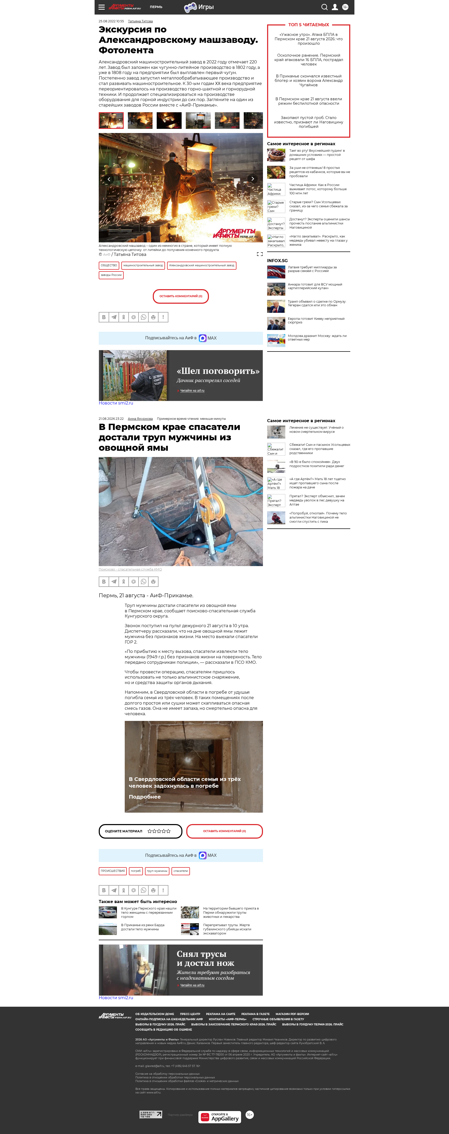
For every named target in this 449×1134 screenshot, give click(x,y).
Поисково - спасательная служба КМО (130, 569)
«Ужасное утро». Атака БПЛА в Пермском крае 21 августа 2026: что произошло (309, 39)
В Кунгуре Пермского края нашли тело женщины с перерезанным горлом (148, 912)
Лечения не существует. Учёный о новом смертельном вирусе (316, 430)
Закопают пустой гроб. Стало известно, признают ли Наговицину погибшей (308, 122)
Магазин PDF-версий (292, 1014)
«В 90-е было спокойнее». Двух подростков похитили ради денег (316, 464)
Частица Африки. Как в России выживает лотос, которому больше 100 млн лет (318, 189)
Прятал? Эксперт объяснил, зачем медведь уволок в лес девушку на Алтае (317, 500)
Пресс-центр (190, 1014)
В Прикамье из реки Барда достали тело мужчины (142, 927)
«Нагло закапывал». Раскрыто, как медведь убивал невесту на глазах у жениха (318, 240)
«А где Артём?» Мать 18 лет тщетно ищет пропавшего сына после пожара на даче (317, 483)
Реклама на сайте (220, 1014)
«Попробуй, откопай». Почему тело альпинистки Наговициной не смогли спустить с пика (318, 517)
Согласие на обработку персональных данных (167, 1074)
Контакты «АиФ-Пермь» (228, 1019)
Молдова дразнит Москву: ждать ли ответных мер (317, 337)
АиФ (106, 254)
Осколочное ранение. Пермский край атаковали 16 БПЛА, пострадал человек (308, 60)
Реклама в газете (255, 1014)
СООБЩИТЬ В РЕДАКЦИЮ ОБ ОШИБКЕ (163, 1029)
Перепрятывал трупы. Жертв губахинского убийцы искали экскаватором (227, 929)
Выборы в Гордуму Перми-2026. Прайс (312, 1024)
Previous (109, 179)
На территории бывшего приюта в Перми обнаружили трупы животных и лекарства (231, 912)
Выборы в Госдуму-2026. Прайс (160, 1024)
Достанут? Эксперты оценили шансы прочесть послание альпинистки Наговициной (319, 223)
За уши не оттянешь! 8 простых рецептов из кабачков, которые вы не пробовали (319, 172)
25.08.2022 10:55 (111, 21)
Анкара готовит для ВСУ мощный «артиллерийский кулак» (315, 286)
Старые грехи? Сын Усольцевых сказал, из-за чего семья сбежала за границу (318, 206)
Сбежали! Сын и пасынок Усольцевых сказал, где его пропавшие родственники (319, 449)
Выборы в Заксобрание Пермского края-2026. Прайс (233, 1024)
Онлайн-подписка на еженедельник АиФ (169, 1019)
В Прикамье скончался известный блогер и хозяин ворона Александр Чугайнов (309, 80)
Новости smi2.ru (116, 403)
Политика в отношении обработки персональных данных (175, 1077)
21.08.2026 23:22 (111, 419)
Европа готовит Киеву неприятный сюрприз (316, 320)
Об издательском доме (154, 1014)
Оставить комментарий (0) (181, 296)
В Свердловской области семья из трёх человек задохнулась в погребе (185, 782)
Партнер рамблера (180, 1114)
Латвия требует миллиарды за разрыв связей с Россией (312, 269)
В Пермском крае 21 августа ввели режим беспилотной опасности (308, 101)
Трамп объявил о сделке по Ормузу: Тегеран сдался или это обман (317, 303)
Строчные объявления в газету (278, 1019)
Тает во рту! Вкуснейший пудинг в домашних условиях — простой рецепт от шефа (317, 155)
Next (252, 179)
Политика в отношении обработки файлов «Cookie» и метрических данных (187, 1081)
